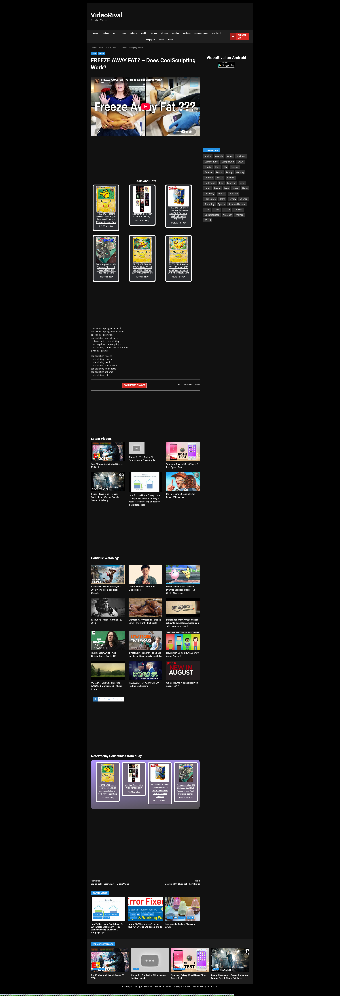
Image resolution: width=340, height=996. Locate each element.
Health (94, 54)
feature (234, 167)
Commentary (211, 161)
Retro (222, 198)
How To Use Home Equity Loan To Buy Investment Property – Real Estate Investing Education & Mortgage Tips (108, 909)
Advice (96, 915)
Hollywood (210, 182)
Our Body (209, 193)
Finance (164, 33)
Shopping (209, 204)
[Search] (227, 36)
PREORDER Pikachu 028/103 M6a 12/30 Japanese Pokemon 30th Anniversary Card (106, 218)
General (209, 177)
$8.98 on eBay (142, 276)
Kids (221, 182)
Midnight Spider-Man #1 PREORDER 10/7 (142, 215)
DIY (101, 915)
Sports (221, 204)
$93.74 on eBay (142, 220)
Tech (115, 33)
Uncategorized (212, 214)
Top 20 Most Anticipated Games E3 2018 (110, 960)
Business (241, 156)
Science (133, 33)
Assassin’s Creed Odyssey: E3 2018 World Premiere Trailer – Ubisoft (106, 589)
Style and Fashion (237, 204)
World (143, 33)
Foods (219, 172)
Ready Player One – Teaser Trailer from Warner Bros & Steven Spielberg (105, 497)
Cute (217, 167)
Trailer (216, 209)
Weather (227, 214)
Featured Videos (201, 33)
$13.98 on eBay (106, 226)
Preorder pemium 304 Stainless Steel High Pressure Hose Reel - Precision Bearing (106, 268)
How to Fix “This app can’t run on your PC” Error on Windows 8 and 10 (145, 909)
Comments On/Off (134, 385)
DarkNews (198, 986)
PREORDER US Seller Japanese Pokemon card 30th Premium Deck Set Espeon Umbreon (178, 213)
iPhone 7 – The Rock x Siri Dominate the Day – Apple (150, 960)
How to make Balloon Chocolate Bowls (182, 909)
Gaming (175, 33)
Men (226, 188)
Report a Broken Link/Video (189, 384)
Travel (227, 209)
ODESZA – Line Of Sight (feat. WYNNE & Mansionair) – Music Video (106, 686)
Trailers (105, 33)
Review (232, 198)
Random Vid (242, 36)
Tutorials (101, 54)
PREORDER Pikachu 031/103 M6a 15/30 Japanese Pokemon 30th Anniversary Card (178, 268)
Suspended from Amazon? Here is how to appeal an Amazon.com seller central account (182, 623)
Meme (217, 188)
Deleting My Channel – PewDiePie (182, 882)
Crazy (240, 161)
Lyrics (207, 188)
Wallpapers (150, 40)
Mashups (186, 33)
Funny (123, 33)
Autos (230, 156)
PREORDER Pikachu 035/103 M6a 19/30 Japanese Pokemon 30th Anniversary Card (142, 268)
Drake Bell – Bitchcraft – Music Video (110, 882)
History (230, 177)
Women (240, 214)
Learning (153, 33)
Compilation (228, 161)
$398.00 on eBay (106, 276)
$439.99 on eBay (178, 223)
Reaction (233, 193)
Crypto (208, 167)
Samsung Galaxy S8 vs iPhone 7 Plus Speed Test (190, 960)
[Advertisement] (207, 15)
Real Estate (97, 918)
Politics (221, 193)
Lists (242, 182)
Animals (219, 156)
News (170, 40)
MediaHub (216, 33)
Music (95, 33)
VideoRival (106, 15)
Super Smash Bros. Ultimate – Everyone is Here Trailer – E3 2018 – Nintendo (181, 589)
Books (161, 40)
